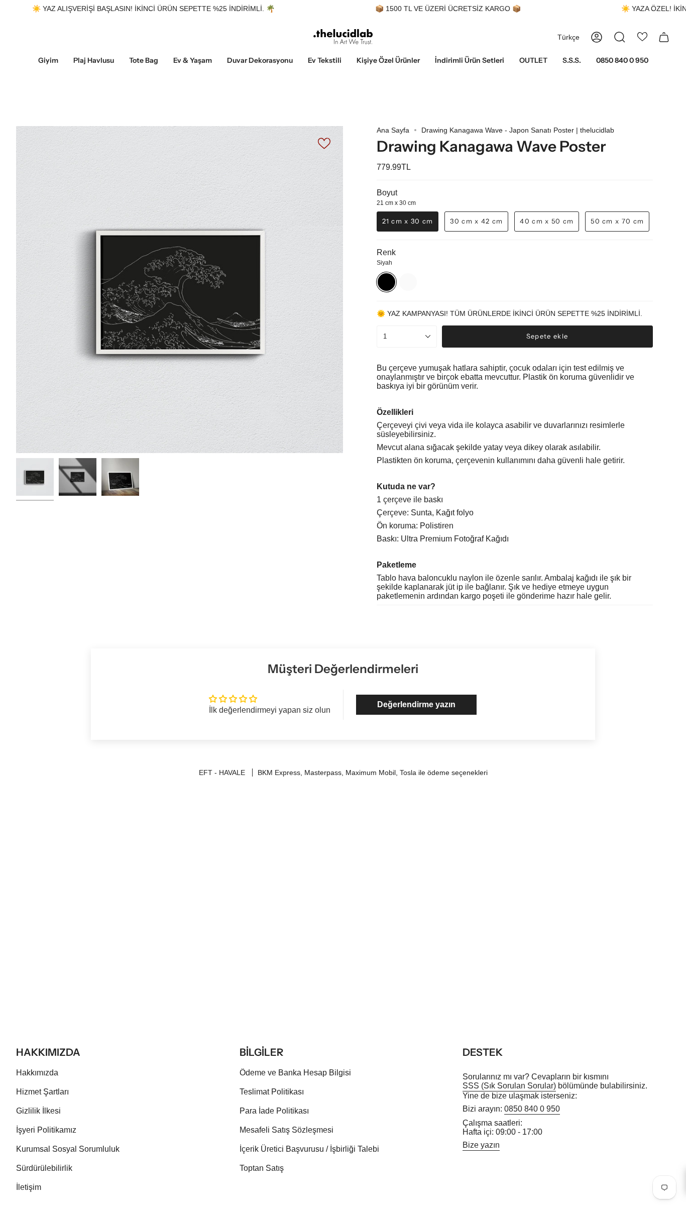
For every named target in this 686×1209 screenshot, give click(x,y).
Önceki (16, 290)
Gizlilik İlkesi (38, 1111)
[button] (48, 61)
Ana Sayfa (393, 130)
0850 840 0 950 (532, 1109)
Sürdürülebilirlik (44, 1168)
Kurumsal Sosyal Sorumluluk (68, 1149)
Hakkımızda (37, 1072)
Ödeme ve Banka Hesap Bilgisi (295, 1072)
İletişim (28, 1187)
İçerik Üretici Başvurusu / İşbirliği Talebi (309, 1149)
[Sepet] (663, 37)
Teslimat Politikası (272, 1091)
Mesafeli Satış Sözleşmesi (286, 1130)
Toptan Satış (262, 1168)
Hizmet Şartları (42, 1091)
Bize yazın (481, 1145)
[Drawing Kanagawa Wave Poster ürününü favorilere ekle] (325, 143)
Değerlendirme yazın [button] (416, 704)
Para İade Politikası (274, 1111)
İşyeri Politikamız (46, 1130)
